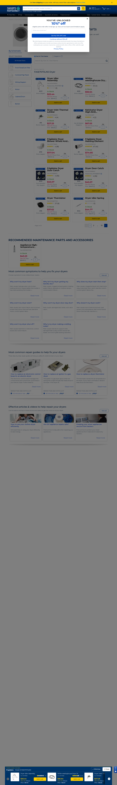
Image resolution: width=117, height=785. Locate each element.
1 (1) (45, 775)
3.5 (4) (81, 775)
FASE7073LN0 (26, 770)
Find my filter (80, 2)
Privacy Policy (58, 49)
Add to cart (40, 779)
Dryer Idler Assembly (28, 773)
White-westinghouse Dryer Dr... (68, 773)
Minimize (96, 769)
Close (106, 769)
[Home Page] (14, 9)
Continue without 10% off (58, 39)
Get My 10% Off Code (58, 35)
